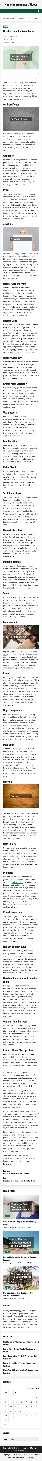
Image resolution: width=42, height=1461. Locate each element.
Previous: (16, 1172)
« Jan (5, 1424)
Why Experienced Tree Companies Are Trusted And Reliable (18, 1294)
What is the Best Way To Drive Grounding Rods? (19, 1223)
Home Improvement (12, 36)
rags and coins (31, 1148)
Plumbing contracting (23, 898)
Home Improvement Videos (21, 4)
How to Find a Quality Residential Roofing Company (19, 1258)
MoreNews (34, 1448)
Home (6, 26)
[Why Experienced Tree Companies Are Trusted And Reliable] (21, 1278)
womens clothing (20, 757)
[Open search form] (38, 11)
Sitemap (30, 1457)
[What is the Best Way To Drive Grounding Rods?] (21, 1207)
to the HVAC (29, 699)
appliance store (18, 375)
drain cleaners (17, 882)
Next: (19, 1179)
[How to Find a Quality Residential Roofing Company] (21, 1242)
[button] (3, 11)
